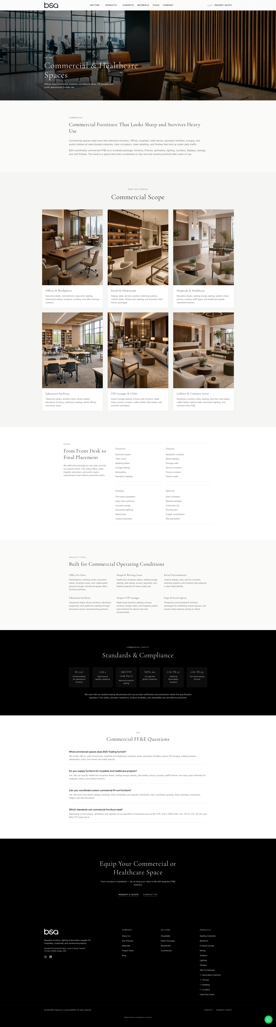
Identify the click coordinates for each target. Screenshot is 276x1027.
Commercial (166, 950)
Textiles (203, 965)
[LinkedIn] (50, 957)
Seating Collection (208, 936)
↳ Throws (204, 980)
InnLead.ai (148, 1017)
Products (111, 5)
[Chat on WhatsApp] (268, 1020)
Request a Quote (129, 894)
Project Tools (128, 950)
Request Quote (223, 5)
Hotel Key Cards (207, 994)
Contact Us (150, 894)
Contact (208, 1010)
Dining (202, 950)
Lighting (203, 960)
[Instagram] (45, 957)
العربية (209, 5)
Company (168, 5)
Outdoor (203, 955)
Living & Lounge (207, 946)
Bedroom (204, 941)
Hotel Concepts (168, 941)
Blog (124, 955)
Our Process (127, 941)
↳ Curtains (205, 989)
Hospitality (165, 936)
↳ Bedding (205, 985)
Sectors (95, 5)
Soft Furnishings (207, 970)
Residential (165, 946)
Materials (143, 5)
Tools (156, 5)
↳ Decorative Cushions (210, 975)
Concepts (128, 5)
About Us (126, 936)
